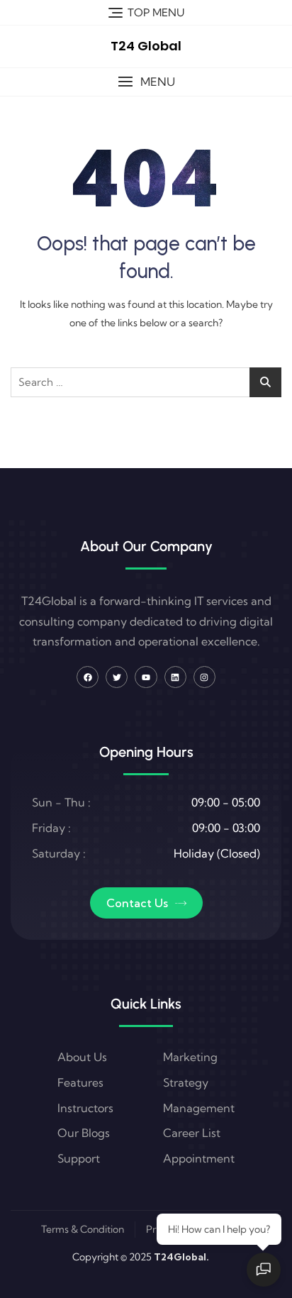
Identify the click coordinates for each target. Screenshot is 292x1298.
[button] (146, 82)
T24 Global (146, 46)
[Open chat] (264, 1270)
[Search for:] (146, 382)
